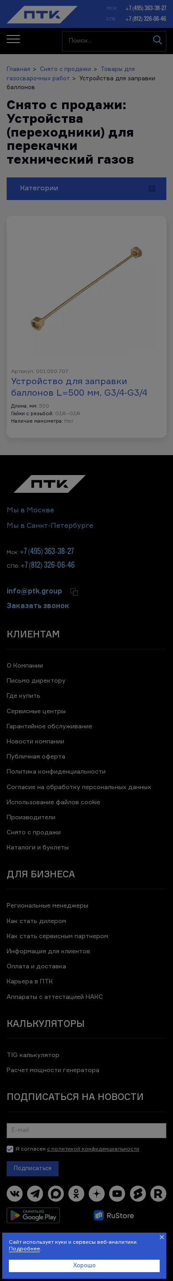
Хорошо (84, 1266)
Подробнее (24, 1249)
